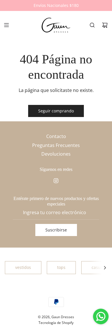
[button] (105, 267)
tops (61, 267)
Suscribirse (56, 230)
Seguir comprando (56, 111)
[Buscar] (92, 25)
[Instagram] (56, 180)
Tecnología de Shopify (56, 322)
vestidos (23, 267)
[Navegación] (6, 25)
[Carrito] (105, 25)
